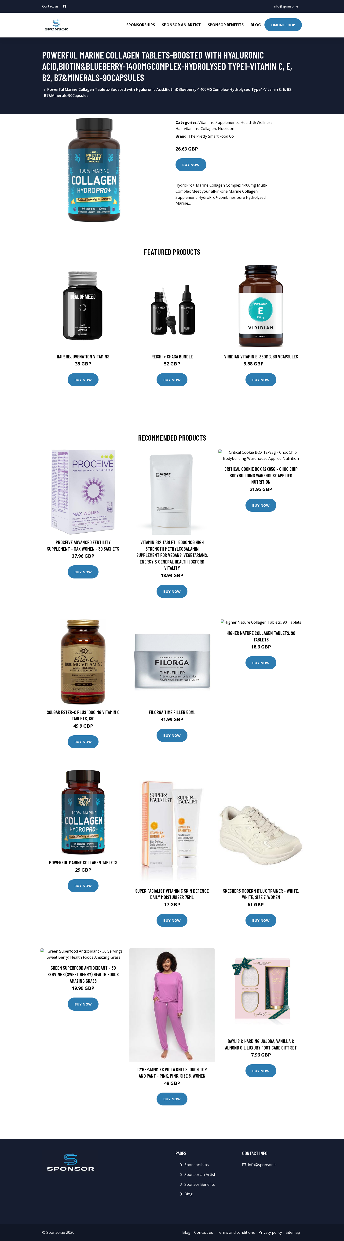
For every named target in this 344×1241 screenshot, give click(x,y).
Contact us (203, 1232)
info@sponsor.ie (286, 6)
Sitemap (293, 1232)
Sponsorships (140, 24)
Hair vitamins (187, 128)
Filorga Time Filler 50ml (172, 712)
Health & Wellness (256, 122)
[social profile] (64, 6)
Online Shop (283, 24)
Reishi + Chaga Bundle (172, 356)
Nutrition (226, 128)
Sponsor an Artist (181, 24)
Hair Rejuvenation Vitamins (83, 356)
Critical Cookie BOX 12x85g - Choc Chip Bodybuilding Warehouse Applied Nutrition (261, 475)
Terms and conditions (236, 1232)
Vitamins (206, 122)
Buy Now (191, 164)
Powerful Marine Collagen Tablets (83, 862)
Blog (256, 24)
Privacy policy (270, 1232)
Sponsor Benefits (226, 24)
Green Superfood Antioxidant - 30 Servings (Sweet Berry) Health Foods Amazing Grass (83, 974)
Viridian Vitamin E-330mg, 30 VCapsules (261, 356)
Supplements (227, 122)
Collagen (208, 128)
